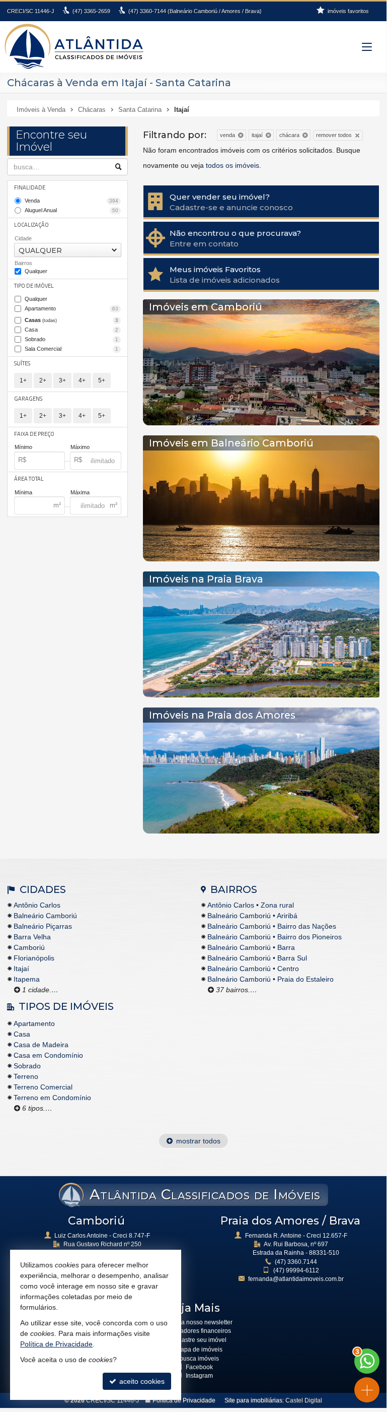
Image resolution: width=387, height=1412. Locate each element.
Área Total (29, 479)
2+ (42, 380)
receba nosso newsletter (199, 1322)
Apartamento (71, 308)
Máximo (80, 447)
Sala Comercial (71, 349)
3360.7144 (296, 1261)
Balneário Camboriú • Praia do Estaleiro (270, 979)
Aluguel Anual (71, 210)
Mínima (23, 492)
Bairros (23, 263)
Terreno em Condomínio (52, 1098)
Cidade (23, 238)
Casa (71, 330)
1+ (23, 380)
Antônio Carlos (37, 905)
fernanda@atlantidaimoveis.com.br (296, 1278)
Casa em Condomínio (48, 1055)
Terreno (26, 1076)
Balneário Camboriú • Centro (253, 969)
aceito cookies (141, 1381)
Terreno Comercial (43, 1087)
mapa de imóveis (199, 1349)
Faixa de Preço (34, 434)
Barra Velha (32, 937)
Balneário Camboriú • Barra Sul (257, 958)
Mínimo (23, 447)
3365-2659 (91, 11)
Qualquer (36, 271)
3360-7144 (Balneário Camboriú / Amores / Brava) (195, 11)
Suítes (22, 363)
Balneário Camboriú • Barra (251, 947)
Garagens (28, 399)
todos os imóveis (232, 165)
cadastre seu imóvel (199, 1339)
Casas (71, 320)
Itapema (27, 979)
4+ (82, 380)
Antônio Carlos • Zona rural (250, 905)
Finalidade (29, 187)
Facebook (199, 1367)
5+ (101, 380)
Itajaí (21, 969)
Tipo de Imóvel (34, 286)
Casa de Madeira (41, 1045)
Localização (31, 225)
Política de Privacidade (183, 1400)
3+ (62, 380)
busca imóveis (199, 1358)
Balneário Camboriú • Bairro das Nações (271, 926)
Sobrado (71, 339)
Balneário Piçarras (43, 926)
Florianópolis (34, 958)
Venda (71, 201)
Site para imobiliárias (253, 1400)
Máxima (80, 492)
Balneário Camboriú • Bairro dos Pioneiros (274, 937)
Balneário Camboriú (45, 916)
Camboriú (29, 947)
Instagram (199, 1375)
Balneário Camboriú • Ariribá (252, 916)
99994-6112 (296, 1270)
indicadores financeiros (199, 1330)
